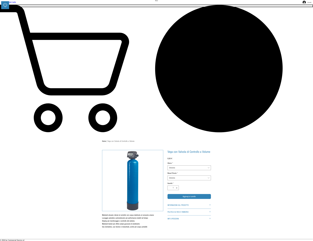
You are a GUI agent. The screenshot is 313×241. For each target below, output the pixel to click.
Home (104, 141)
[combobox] (189, 167)
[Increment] (176, 188)
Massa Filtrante (173, 173)
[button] (156, 68)
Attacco (170, 163)
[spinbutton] (173, 188)
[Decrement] (169, 188)
